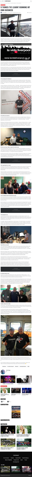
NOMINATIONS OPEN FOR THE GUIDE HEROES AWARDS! (15, 394)
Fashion (12, 457)
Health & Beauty (25, 457)
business (4, 366)
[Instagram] (30, 475)
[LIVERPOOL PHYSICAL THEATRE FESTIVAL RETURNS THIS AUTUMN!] (8, 430)
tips (28, 366)
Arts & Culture (6, 457)
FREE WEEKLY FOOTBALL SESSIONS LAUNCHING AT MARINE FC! (22, 448)
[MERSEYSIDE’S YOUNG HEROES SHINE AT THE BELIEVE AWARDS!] (26, 390)
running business (23, 366)
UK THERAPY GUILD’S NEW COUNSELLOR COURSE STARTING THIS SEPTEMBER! (5, 394)
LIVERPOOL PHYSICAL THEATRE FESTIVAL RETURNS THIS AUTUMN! (7, 435)
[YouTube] (29, 475)
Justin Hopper (4, 12)
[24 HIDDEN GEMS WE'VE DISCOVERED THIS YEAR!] (24, 379)
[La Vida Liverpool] (6, 1)
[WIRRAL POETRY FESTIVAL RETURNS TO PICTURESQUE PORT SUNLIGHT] (8, 443)
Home (2, 3)
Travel (25, 459)
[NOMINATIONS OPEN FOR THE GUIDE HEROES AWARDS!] (16, 390)
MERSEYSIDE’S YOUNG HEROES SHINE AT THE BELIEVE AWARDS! (26, 394)
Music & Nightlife (8, 459)
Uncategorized (16, 461)
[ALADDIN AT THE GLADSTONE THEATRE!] (8, 379)
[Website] (6, 371)
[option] (5, 469)
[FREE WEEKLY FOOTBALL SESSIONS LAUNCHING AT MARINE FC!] (24, 443)
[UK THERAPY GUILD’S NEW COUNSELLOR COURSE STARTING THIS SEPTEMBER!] (5, 390)
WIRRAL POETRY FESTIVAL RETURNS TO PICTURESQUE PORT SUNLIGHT (7, 448)
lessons (17, 366)
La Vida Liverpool (11, 366)
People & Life (5, 3)
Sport (21, 459)
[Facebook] (28, 475)
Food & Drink (18, 457)
